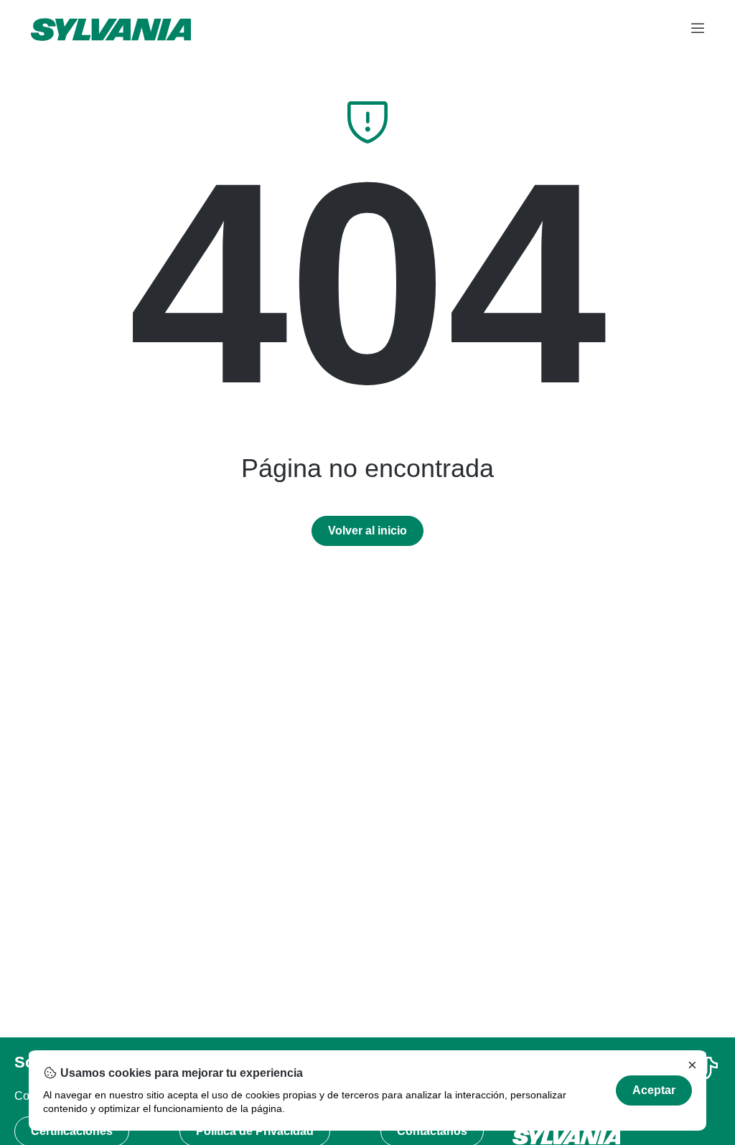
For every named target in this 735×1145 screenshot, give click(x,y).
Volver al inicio (367, 530)
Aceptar (653, 1090)
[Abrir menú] (697, 29)
